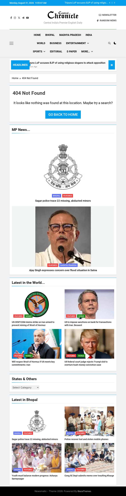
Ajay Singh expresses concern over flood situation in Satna (63, 270)
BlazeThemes (84, 491)
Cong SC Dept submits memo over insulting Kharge (89, 475)
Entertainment (76, 43)
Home (37, 35)
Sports (37, 51)
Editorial (56, 51)
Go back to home (63, 114)
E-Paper (72, 51)
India (89, 35)
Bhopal (50, 35)
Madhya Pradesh (70, 35)
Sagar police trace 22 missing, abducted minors (63, 200)
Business (55, 43)
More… (85, 51)
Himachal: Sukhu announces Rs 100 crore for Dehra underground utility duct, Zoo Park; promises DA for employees (87, 3)
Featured (67, 195)
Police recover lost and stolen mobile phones (86, 439)
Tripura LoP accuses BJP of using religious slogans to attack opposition (59, 62)
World (41, 43)
